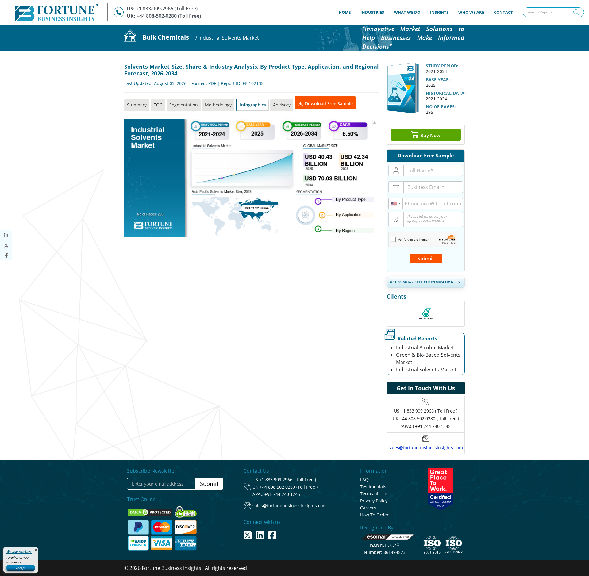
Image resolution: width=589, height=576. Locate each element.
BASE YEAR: (438, 80)
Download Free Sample (328, 103)
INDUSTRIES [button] (372, 12)
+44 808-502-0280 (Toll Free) (169, 16)
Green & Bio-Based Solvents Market (428, 358)
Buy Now (429, 135)
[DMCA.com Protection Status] (150, 511)
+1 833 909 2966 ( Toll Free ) (429, 411)
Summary (137, 105)
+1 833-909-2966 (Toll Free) (167, 8)
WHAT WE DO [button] (407, 12)
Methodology (218, 105)
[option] (425, 313)
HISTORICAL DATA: (446, 93)
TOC (158, 105)
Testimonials (373, 487)
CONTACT (503, 12)
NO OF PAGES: (441, 106)
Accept (20, 568)
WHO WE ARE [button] (471, 12)
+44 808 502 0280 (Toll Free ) (289, 487)
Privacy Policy (373, 501)
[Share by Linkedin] (6, 235)
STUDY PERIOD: (442, 66)
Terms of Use (373, 494)
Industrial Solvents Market (426, 369)
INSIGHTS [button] (439, 12)
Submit (426, 258)
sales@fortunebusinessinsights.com (426, 448)
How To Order (374, 515)
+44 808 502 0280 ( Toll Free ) (429, 418)
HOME (347, 12)
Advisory (282, 105)
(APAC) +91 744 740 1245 (426, 426)
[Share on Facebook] (6, 255)
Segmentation (183, 105)
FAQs (365, 479)
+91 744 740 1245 (282, 494)
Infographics (253, 105)
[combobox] (396, 203)
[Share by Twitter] (6, 245)
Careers (368, 508)
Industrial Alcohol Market (425, 347)
